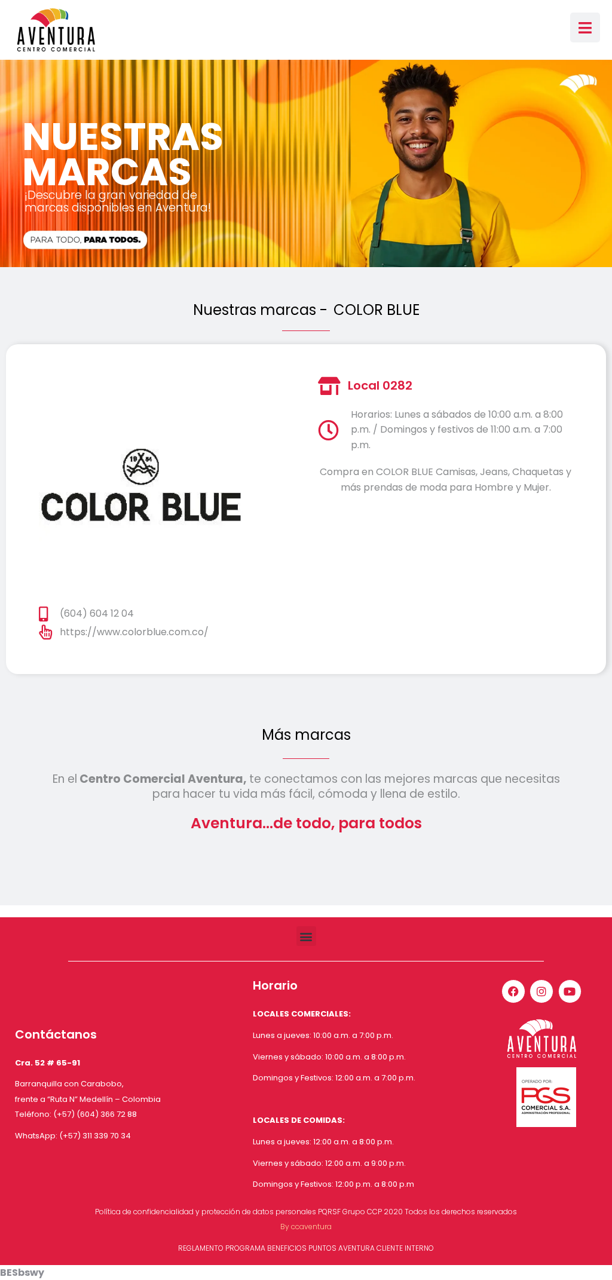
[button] (306, 936)
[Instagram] (541, 991)
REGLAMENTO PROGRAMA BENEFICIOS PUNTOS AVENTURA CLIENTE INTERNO (306, 1248)
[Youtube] (570, 991)
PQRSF (329, 1211)
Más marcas (306, 735)
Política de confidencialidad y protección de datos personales (205, 1211)
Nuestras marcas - (260, 310)
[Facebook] (513, 991)
